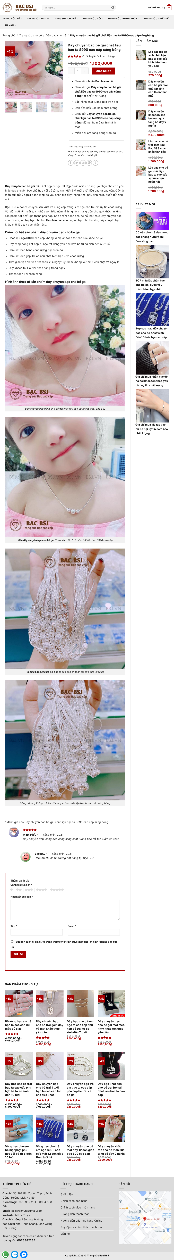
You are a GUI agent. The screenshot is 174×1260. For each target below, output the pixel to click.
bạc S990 (27, 238)
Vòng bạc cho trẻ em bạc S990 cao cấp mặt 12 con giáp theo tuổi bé (49, 1152)
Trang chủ (9, 35)
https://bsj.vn (23, 1215)
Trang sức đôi (92, 18)
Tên (14, 926)
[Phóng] (9, 95)
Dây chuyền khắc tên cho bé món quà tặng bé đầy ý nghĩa (111, 1150)
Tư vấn (9, 25)
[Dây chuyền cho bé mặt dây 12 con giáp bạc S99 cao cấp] (80, 1128)
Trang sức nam (37, 18)
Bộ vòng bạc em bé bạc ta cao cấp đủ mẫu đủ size (18, 1025)
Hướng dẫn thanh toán (74, 1214)
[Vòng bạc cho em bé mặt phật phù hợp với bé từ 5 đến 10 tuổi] (19, 1128)
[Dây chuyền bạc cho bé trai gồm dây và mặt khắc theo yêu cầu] (50, 1003)
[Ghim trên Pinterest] (89, 163)
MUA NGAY (103, 71)
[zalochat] (14, 1254)
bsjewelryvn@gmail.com (26, 1210)
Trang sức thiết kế (156, 18)
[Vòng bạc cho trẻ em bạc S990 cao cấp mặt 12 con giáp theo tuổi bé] (50, 1128)
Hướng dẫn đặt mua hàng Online (81, 1220)
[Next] (57, 70)
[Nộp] (113, 8)
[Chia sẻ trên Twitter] (77, 163)
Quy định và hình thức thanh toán (81, 1227)
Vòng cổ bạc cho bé (37, 671)
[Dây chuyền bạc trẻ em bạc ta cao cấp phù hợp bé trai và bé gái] (80, 1066)
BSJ (103, 408)
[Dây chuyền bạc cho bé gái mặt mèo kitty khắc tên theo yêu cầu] (111, 1003)
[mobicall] (5, 1254)
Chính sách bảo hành (73, 1201)
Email (72, 926)
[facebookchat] (24, 1254)
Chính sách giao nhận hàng (77, 1207)
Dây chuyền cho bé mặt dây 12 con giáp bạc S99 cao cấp (80, 1150)
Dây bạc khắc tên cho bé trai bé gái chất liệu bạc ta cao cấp (111, 1089)
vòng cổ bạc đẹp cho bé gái (82, 155)
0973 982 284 (27, 1202)
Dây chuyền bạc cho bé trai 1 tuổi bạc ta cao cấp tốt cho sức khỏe (48, 1089)
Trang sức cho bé (64, 18)
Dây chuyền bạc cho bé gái (108, 151)
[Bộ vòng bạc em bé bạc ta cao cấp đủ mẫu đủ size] (19, 1003)
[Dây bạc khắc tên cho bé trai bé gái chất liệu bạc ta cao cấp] (111, 1066)
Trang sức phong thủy (122, 18)
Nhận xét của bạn (22, 896)
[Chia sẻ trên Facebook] (71, 163)
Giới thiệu (66, 1194)
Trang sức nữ (11, 18)
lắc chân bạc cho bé (59, 220)
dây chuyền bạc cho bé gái (38, 540)
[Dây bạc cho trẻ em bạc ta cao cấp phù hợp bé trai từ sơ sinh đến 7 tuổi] (80, 1003)
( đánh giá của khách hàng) (98, 56)
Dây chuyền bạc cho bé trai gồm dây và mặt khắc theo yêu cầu (49, 1027)
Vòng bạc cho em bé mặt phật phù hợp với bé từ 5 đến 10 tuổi (18, 1152)
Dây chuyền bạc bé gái (20, 186)
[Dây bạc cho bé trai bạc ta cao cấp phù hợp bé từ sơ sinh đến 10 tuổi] (19, 1066)
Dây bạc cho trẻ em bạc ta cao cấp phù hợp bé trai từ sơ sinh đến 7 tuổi (80, 1027)
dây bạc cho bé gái (83, 151)
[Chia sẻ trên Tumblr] (95, 163)
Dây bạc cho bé (56, 35)
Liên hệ (65, 1233)
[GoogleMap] (145, 1217)
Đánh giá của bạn (21, 884)
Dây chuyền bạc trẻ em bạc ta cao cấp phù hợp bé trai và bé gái (80, 1089)
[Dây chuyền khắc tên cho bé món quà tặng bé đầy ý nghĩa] (111, 1128)
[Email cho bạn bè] (83, 163)
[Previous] (10, 70)
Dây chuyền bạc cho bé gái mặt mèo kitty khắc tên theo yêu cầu (111, 1027)
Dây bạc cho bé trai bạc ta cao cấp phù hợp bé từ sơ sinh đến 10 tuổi (18, 1089)
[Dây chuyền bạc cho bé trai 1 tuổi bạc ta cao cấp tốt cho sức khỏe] (50, 1066)
